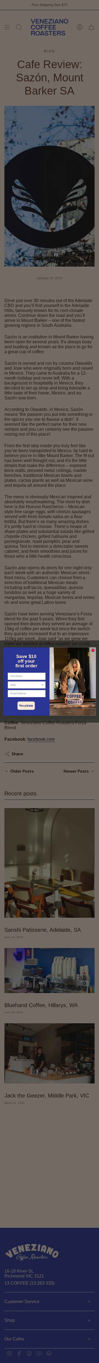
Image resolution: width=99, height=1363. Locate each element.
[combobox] (25, 685)
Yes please (26, 706)
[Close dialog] (93, 650)
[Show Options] (42, 685)
